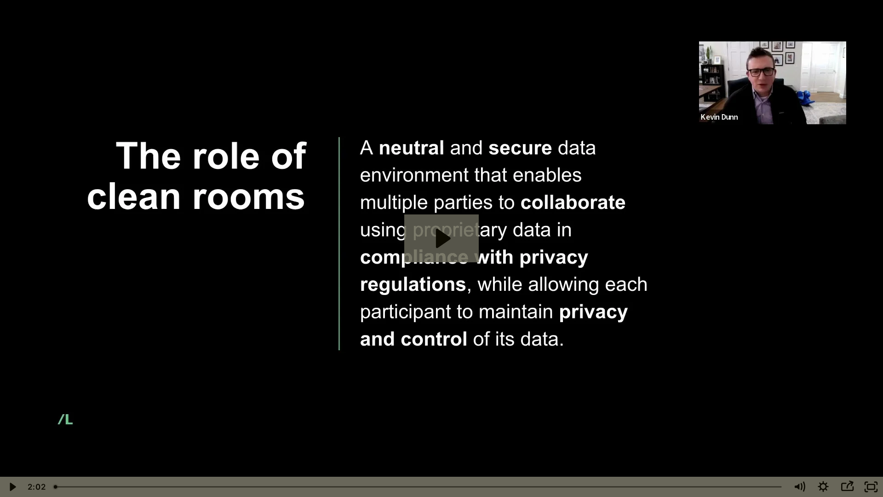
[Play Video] (12, 487)
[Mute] (799, 487)
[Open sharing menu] (847, 487)
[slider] (418, 487)
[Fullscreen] (871, 487)
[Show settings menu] (823, 487)
